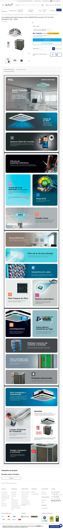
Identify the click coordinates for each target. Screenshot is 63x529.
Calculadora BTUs (45, 508)
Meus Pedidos (44, 494)
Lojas (59, 9)
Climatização (52, 10)
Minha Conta (44, 492)
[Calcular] (53, 48)
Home (5, 14)
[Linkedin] (58, 500)
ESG (12, 509)
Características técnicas (21, 69)
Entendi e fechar (54, 526)
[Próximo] (29, 61)
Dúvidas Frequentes (35, 494)
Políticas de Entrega (24, 494)
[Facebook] (52, 500)
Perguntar (11, 478)
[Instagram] (54, 500)
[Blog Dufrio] (60, 500)
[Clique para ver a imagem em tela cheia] (15, 39)
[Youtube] (56, 500)
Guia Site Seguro (14, 501)
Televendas (33, 492)
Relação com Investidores (16, 507)
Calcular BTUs (57, 55)
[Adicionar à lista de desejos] (32, 23)
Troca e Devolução (24, 499)
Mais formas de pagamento (37, 36)
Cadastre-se (44, 500)
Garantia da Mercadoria (25, 501)
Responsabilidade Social (16, 505)
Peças (40, 10)
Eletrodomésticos (12, 10)
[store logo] (9, 4)
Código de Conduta (15, 503)
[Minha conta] (55, 5)
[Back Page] (2, 14)
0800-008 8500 (56, 496)
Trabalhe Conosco (15, 499)
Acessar (43, 502)
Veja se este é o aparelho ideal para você (40, 55)
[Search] (42, 5)
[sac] (57, 5)
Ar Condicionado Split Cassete (18, 14)
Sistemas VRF (3, 505)
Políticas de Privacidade (25, 492)
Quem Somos (14, 492)
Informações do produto (9, 69)
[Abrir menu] (3, 4)
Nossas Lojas (14, 494)
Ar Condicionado (9, 14)
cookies (38, 526)
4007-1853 (55, 493)
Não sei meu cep (59, 48)
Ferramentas (3, 499)
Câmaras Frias (3, 503)
